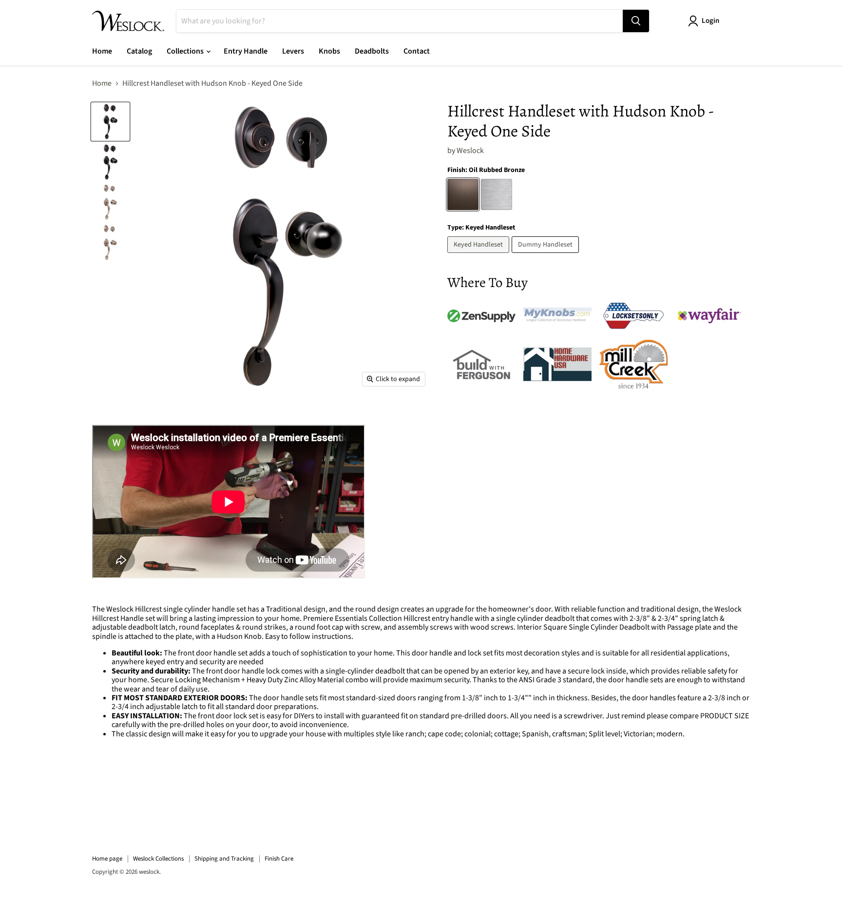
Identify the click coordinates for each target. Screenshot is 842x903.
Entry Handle (246, 51)
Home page (107, 858)
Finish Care (279, 858)
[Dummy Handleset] (546, 255)
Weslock (470, 150)
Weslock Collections (158, 858)
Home (102, 51)
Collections (186, 51)
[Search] (636, 21)
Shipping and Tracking (224, 858)
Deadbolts (372, 51)
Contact (416, 51)
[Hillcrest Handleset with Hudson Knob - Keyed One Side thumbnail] (110, 121)
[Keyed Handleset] (479, 255)
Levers (293, 51)
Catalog (139, 51)
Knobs (329, 51)
